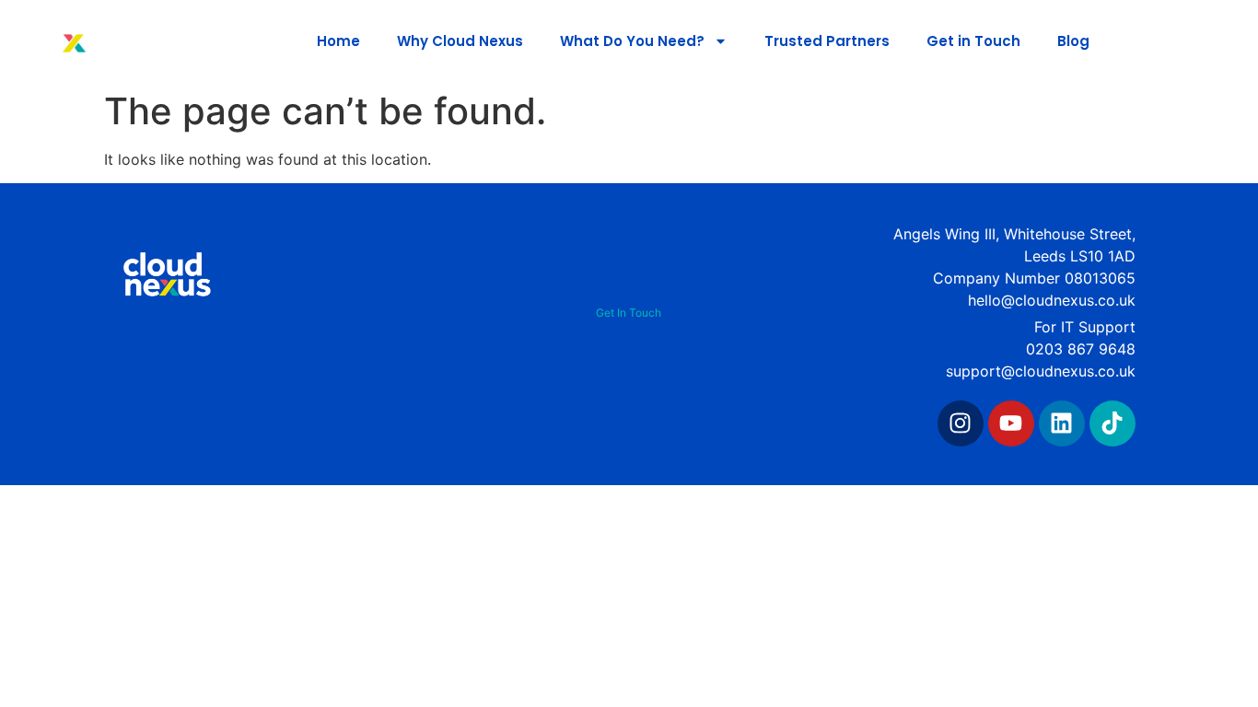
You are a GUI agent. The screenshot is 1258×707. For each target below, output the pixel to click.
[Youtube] (1011, 423)
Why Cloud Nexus (460, 41)
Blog (1073, 41)
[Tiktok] (1112, 423)
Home (338, 41)
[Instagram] (961, 423)
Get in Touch (973, 41)
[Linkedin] (1062, 423)
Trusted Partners (827, 41)
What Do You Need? (632, 41)
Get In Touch (628, 312)
